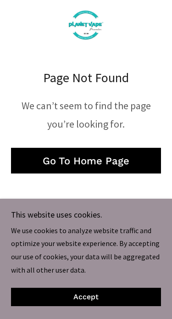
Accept (86, 297)
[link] (85, 25)
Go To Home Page (86, 161)
